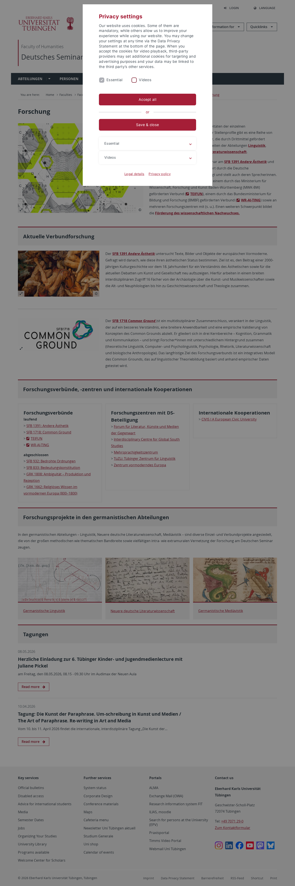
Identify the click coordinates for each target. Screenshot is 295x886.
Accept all (147, 99)
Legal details (134, 174)
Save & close (147, 125)
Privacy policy (160, 174)
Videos (145, 80)
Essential (114, 80)
